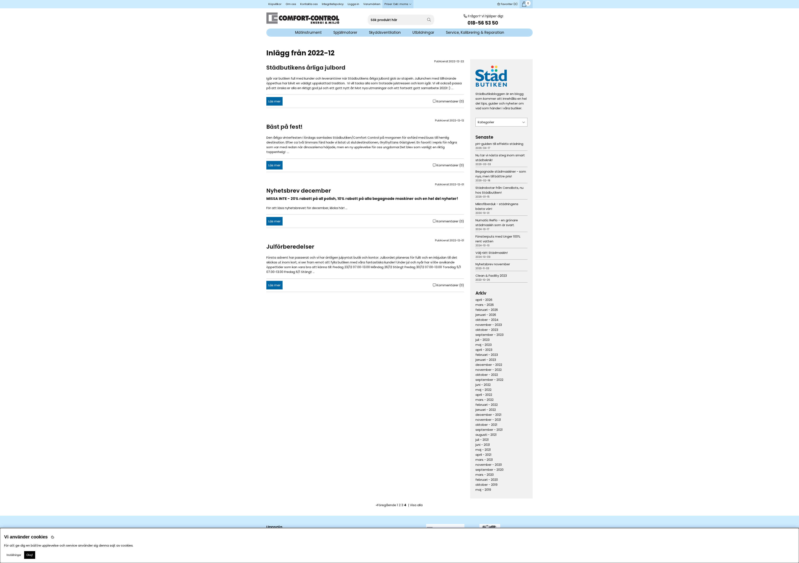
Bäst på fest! (284, 127)
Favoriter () (508, 4)
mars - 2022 (484, 399)
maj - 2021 (483, 449)
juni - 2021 (482, 444)
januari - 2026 (485, 315)
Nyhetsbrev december (298, 190)
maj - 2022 (483, 389)
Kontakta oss (309, 4)
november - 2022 (488, 369)
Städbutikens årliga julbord (305, 67)
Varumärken (371, 4)
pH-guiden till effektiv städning (499, 144)
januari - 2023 (485, 359)
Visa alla (416, 505)
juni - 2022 (483, 384)
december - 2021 (488, 414)
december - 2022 (488, 364)
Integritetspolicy (333, 4)
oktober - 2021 (486, 424)
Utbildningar (423, 32)
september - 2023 (489, 335)
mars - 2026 (484, 305)
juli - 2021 (482, 439)
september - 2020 (489, 469)
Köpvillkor (275, 4)
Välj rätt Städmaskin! (491, 252)
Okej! (29, 555)
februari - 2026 (486, 310)
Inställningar (13, 555)
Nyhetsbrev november (492, 264)
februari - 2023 (486, 354)
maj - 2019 (483, 489)
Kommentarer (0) (450, 101)
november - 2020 (488, 464)
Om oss (291, 4)
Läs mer (274, 101)
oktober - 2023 (486, 330)
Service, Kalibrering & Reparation (475, 32)
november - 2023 (488, 325)
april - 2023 (483, 350)
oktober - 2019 (486, 484)
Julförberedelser (290, 246)
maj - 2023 (483, 345)
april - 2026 (483, 300)
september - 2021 (489, 429)
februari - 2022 (486, 404)
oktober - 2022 (486, 374)
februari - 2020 (486, 479)
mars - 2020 (484, 474)
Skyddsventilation (385, 32)
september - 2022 (489, 379)
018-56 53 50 (483, 23)
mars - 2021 (484, 459)
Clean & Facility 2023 (491, 275)
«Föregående (386, 505)
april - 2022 (483, 394)
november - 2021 (488, 419)
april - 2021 (483, 454)
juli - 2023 (482, 340)
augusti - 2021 (486, 434)
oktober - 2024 (486, 320)
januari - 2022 (485, 409)
